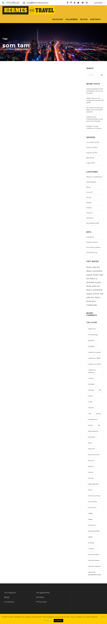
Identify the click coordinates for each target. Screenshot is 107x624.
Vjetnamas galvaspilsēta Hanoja (94, 573)
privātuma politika (94, 531)
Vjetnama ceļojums (94, 566)
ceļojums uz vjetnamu (92, 371)
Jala (99, 425)
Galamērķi (71, 19)
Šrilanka (89, 208)
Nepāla (88, 202)
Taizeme (89, 213)
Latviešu (10, 602)
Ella (100, 390)
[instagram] (87, 2)
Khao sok (91, 460)
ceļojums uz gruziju (94, 352)
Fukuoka (91, 407)
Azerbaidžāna (91, 182)
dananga (91, 390)
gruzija (98, 413)
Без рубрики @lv (92, 223)
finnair (90, 402)
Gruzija (88, 197)
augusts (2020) (91, 153)
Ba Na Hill (91, 340)
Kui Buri (90, 472)
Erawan (90, 396)
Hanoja (90, 425)
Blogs (84, 19)
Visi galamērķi (43, 592)
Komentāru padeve (93, 247)
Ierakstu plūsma (92, 242)
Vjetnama (89, 218)
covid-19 (91, 378)
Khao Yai (91, 466)
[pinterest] (71, 2)
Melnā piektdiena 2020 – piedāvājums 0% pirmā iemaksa (95, 91)
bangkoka (91, 346)
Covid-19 (89, 192)
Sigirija (90, 537)
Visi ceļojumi (10, 592)
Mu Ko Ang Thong (94, 496)
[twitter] (78, 2)
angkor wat (92, 329)
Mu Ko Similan (92, 501)
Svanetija (91, 543)
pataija (90, 519)
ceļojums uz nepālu (94, 358)
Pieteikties (90, 237)
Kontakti (95, 19)
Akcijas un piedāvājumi (94, 177)
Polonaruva (92, 525)
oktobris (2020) (91, 147)
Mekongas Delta (93, 484)
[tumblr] (74, 2)
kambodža (91, 437)
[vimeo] (83, 2)
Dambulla (91, 384)
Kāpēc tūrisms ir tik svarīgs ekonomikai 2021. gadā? (95, 100)
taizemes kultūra (93, 554)
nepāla (90, 513)
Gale (89, 413)
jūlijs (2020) (90, 158)
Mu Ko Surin (92, 507)
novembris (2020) (92, 142)
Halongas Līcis (92, 419)
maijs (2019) (90, 163)
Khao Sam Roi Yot (93, 454)
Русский (42, 602)
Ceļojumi (57, 19)
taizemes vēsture (93, 560)
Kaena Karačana (93, 431)
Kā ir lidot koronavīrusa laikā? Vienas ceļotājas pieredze (94, 110)
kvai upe (91, 478)
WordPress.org (91, 252)
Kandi (90, 443)
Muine (90, 490)
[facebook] (67, 2)
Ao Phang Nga (93, 334)
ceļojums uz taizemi (94, 364)
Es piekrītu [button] (58, 620)
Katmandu (91, 449)
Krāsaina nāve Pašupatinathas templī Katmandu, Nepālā (94, 119)
